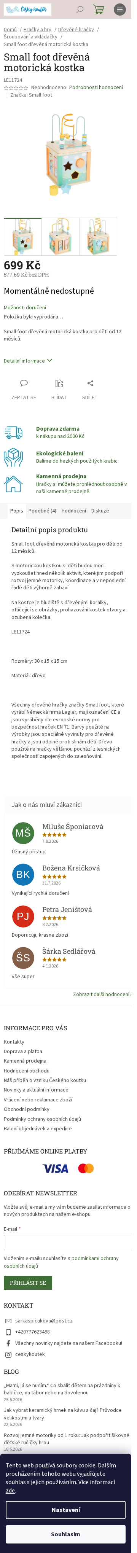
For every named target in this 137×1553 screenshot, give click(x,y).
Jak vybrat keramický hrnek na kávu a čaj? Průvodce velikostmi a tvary (63, 1414)
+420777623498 (32, 1332)
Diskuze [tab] (100, 511)
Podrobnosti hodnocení (96, 87)
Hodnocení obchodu (26, 1071)
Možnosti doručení (25, 308)
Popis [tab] (16, 511)
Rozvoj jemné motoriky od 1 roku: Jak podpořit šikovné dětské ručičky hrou (66, 1439)
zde (10, 1490)
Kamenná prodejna (25, 1061)
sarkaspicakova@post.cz (44, 1321)
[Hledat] (80, 9)
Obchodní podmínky (26, 1109)
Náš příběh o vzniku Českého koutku (45, 1080)
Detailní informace (24, 361)
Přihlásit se (28, 1282)
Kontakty (14, 1042)
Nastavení (66, 1510)
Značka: (31, 95)
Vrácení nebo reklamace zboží (38, 1100)
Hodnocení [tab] (74, 511)
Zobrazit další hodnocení (101, 994)
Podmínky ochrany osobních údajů (42, 1119)
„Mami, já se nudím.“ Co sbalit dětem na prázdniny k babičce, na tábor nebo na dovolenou (62, 1389)
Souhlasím (65, 1534)
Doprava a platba (23, 1051)
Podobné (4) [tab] (42, 511)
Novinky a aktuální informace (36, 1090)
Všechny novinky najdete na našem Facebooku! (68, 1343)
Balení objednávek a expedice (38, 1129)
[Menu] (119, 9)
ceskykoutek (30, 1354)
